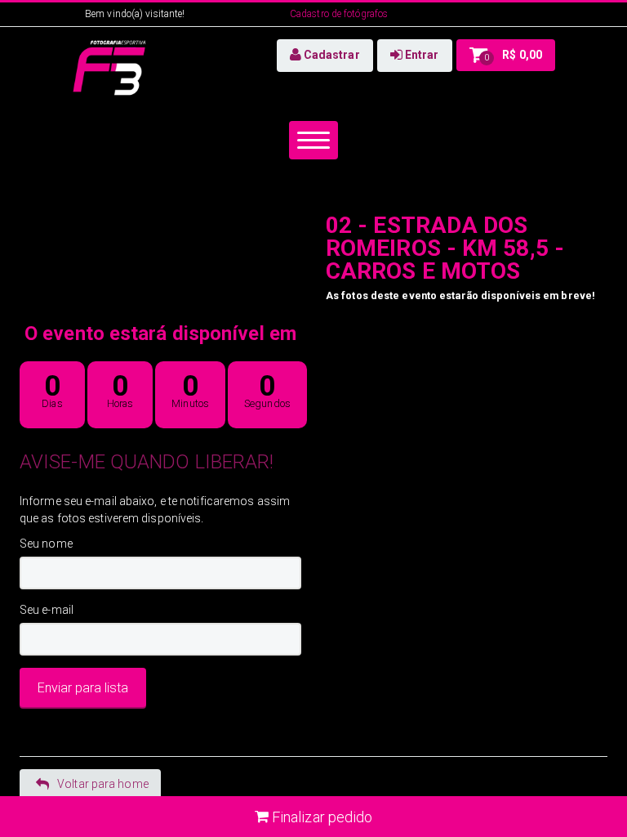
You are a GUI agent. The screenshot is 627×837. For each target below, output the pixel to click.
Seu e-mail (46, 609)
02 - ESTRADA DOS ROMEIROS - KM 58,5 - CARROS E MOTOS (445, 248)
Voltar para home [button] (103, 783)
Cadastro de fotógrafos (339, 14)
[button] (325, 55)
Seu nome (46, 543)
